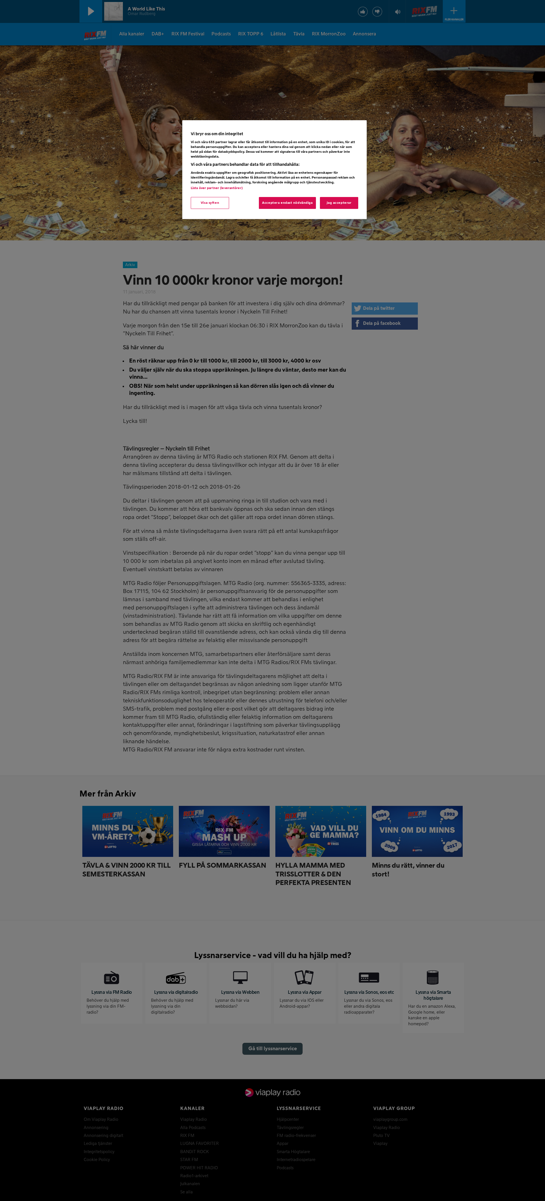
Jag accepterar (339, 202)
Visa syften (210, 202)
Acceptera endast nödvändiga (287, 202)
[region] (274, 169)
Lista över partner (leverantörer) (217, 188)
